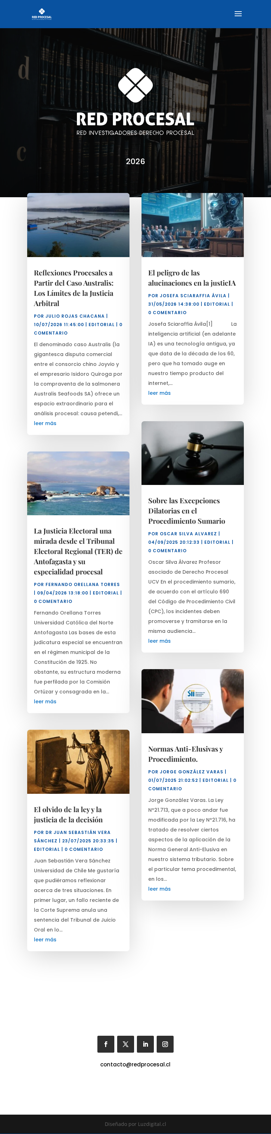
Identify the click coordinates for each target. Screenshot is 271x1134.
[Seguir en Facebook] (105, 1044)
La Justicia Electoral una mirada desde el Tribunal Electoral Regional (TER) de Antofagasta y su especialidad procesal (78, 551)
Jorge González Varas (191, 772)
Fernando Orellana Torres (83, 584)
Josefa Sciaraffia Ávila (193, 296)
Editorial (102, 325)
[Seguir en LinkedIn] (145, 1044)
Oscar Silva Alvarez (188, 534)
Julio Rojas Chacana (75, 316)
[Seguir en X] (125, 1044)
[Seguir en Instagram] (165, 1044)
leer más (45, 423)
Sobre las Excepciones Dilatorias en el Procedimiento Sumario (186, 510)
